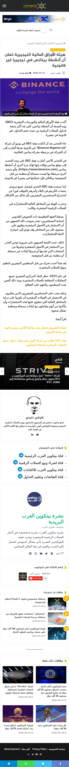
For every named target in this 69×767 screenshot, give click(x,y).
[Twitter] (41, 754)
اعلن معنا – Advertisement (17, 749)
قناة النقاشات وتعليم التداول (43, 477)
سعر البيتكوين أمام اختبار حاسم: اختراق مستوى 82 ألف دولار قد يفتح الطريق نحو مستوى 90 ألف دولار (51, 691)
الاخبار (50, 43)
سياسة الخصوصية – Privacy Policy (48, 749)
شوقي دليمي (55, 73)
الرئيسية (59, 43)
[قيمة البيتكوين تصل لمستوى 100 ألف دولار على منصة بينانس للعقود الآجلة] (57, 633)
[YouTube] (36, 754)
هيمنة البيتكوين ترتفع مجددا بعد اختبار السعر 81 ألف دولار (18, 727)
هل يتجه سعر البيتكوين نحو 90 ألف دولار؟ (52, 727)
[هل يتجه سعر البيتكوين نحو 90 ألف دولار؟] (51, 713)
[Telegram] (32, 754)
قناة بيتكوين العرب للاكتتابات (42, 470)
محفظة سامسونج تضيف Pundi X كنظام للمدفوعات (25, 600)
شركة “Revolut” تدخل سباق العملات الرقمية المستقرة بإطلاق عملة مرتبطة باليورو (19, 690)
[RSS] (28, 754)
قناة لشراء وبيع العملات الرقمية (41, 463)
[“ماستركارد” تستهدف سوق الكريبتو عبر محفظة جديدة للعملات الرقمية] (57, 618)
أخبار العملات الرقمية (36, 43)
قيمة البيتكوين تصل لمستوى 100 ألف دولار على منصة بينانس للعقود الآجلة (24, 630)
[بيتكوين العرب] (34, 6)
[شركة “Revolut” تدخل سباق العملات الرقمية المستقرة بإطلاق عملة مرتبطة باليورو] (18, 674)
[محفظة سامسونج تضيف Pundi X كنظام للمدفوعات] (57, 604)
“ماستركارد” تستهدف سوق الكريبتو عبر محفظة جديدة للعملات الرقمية (25, 615)
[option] (34, 371)
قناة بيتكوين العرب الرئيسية (43, 456)
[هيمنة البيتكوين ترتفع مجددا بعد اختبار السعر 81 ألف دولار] (18, 713)
